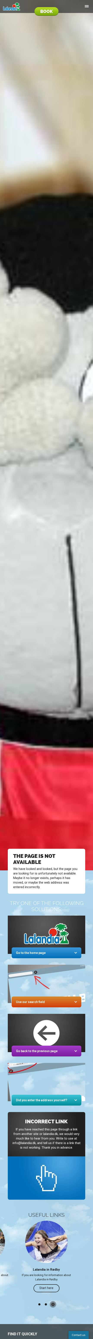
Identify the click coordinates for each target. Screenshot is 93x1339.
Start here (46, 1288)
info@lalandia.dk (24, 1143)
